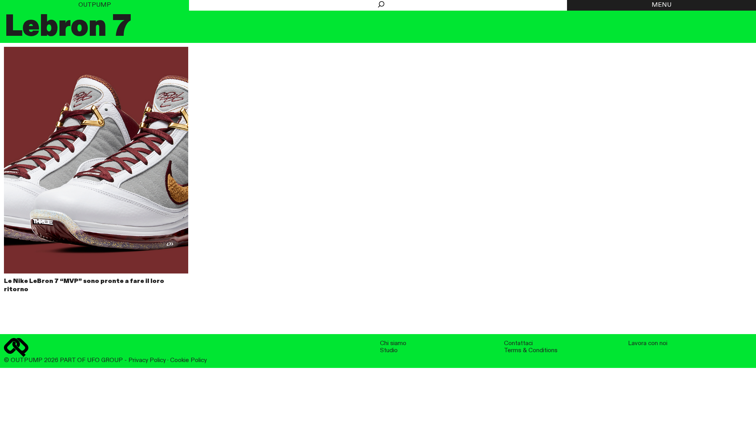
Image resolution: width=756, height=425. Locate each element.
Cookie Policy (188, 360)
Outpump (94, 5)
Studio (389, 350)
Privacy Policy (147, 360)
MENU (661, 5)
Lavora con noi (647, 343)
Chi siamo (393, 343)
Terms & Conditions (531, 350)
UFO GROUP (105, 360)
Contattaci (518, 343)
